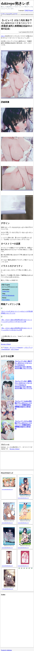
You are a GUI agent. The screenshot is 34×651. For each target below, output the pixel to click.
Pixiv (7, 291)
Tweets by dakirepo (6, 650)
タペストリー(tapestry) (16, 347)
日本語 (26, 10)
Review (6, 347)
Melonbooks (10, 295)
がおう (3, 36)
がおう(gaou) (15, 349)
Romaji (31, 10)
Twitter (4, 291)
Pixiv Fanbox (6, 299)
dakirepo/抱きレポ (15, 3)
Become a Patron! (6, 344)
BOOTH (4, 295)
